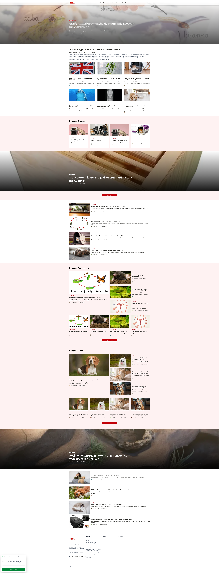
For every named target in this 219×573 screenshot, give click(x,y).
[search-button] (145, 2)
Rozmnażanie (112, 2)
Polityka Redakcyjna (102, 566)
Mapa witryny (110, 566)
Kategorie (120, 536)
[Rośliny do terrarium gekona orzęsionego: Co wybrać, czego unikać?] (109, 449)
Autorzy (104, 536)
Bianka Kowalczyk (72, 33)
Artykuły (88, 536)
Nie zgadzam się (14, 566)
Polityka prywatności (84, 566)
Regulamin (71, 566)
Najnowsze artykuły (98, 2)
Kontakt (90, 566)
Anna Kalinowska (72, 461)
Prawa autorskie (77, 566)
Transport (105, 2)
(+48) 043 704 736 (74, 558)
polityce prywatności (18, 563)
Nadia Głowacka (105, 541)
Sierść (117, 2)
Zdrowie (127, 2)
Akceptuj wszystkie (13, 569)
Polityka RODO (95, 566)
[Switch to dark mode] (149, 3)
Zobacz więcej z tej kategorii (108, 195)
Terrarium (122, 2)
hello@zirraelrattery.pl (75, 560)
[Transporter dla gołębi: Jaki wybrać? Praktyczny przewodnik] (109, 171)
